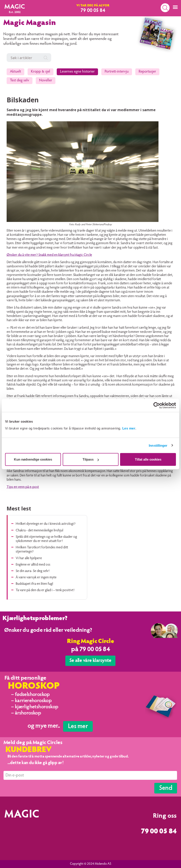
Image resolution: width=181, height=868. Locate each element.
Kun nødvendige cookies (33, 459)
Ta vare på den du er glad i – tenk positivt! (45, 590)
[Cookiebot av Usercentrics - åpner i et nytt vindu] (156, 405)
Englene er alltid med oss (33, 564)
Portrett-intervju (117, 72)
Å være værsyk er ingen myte (36, 577)
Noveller (45, 80)
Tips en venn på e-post (23, 487)
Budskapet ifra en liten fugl (34, 584)
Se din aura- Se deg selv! (32, 571)
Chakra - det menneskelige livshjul (39, 530)
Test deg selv (19, 80)
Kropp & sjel (40, 72)
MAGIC (14, 7)
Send (165, 788)
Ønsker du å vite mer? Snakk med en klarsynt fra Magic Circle (49, 255)
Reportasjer (147, 72)
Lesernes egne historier (77, 72)
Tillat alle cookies (148, 459)
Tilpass (88, 459)
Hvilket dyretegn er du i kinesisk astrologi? (45, 524)
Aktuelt (15, 72)
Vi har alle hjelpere (29, 558)
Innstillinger (158, 445)
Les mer (129, 428)
